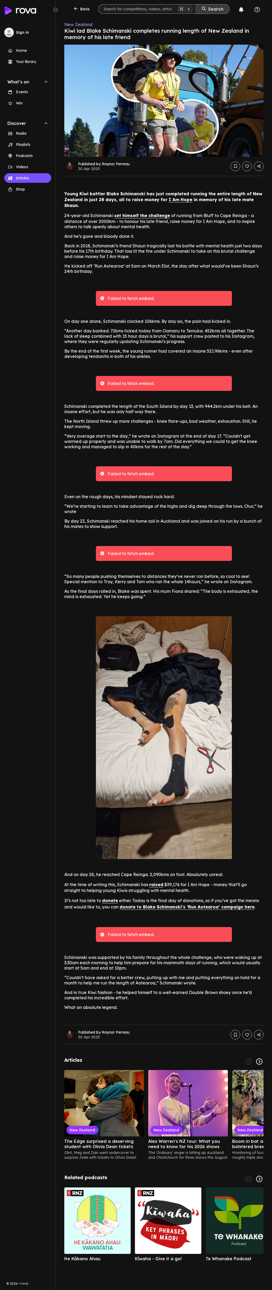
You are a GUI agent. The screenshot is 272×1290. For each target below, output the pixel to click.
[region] (164, 1115)
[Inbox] (241, 9)
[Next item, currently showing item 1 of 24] (259, 1061)
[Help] (257, 9)
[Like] (247, 166)
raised (156, 884)
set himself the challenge (142, 215)
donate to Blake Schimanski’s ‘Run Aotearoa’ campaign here (187, 907)
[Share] (259, 166)
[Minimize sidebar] (55, 9)
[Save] (235, 166)
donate (110, 900)
